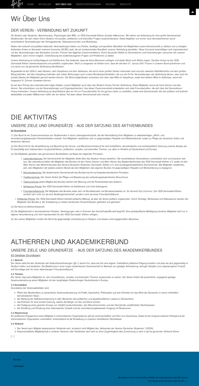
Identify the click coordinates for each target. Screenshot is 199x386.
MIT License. (182, 377)
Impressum (18, 366)
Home (30, 4)
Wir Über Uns (63, 4)
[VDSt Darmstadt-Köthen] (17, 4)
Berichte (125, 4)
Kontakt (17, 359)
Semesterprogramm (88, 4)
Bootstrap (122, 377)
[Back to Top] (192, 12)
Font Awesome (154, 380)
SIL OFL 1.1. (183, 380)
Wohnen (110, 4)
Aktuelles (44, 4)
